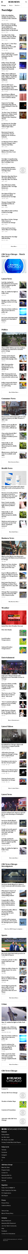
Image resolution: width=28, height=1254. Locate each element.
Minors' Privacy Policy (7, 1213)
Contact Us (5, 1172)
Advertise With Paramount (9, 1223)
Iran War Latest (5, 1137)
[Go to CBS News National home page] (14, 2)
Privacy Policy (5, 1203)
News (11, 5)
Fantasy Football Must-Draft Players (11, 1142)
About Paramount (6, 1220)
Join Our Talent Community (9, 1226)
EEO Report (5, 1195)
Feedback (4, 1231)
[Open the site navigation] (4, 2)
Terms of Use (5, 1210)
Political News (5, 1134)
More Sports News (13, 998)
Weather (17, 5)
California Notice (6, 1205)
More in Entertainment (13, 720)
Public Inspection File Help (9, 1190)
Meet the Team (6, 1167)
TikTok (3, 1157)
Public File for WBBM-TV (8, 1187)
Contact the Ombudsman (8, 1233)
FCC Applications (6, 1193)
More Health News (13, 532)
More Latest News (13, 858)
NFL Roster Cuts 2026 (8, 1139)
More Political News (13, 392)
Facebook (4, 1152)
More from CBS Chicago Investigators (13, 929)
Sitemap (4, 1180)
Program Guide (6, 1170)
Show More (13, 246)
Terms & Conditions (7, 1178)
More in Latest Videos (13, 788)
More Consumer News (13, 462)
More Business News (13, 601)
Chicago (3, 5)
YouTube (4, 1149)
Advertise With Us (6, 1175)
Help (3, 1228)
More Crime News (13, 1064)
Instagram (4, 1155)
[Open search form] (26, 2)
